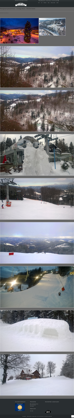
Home (39, 2)
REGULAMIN (46, 416)
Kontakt (57, 2)
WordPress (1, 397)
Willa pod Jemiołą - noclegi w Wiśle (31, 416)
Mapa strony (50, 416)
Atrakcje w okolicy (53, 2)
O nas (41, 2)
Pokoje (48, 2)
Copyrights (24, 416)
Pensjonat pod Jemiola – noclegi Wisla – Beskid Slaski (17, 9)
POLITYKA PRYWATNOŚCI (40, 416)
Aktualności (45, 2)
